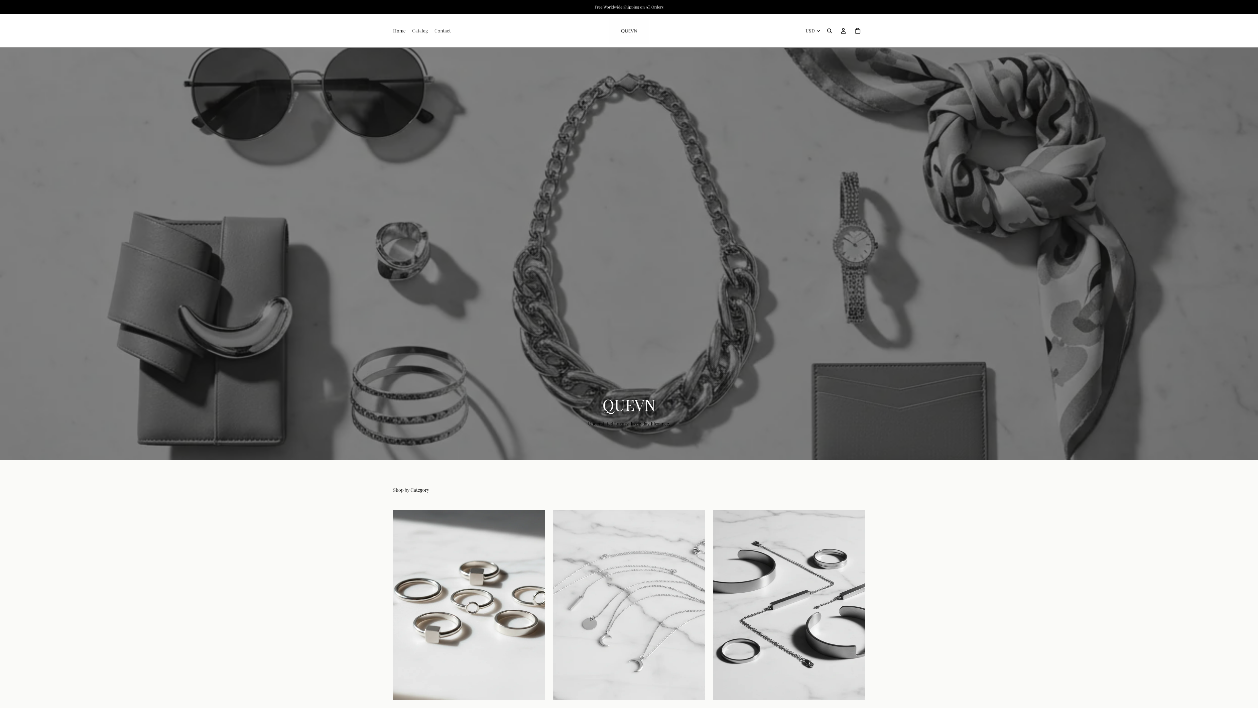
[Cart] (857, 31)
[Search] (829, 31)
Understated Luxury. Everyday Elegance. (629, 424)
